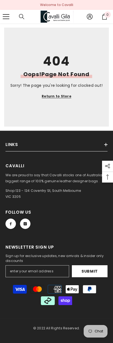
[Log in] (89, 16)
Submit (89, 271)
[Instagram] (25, 224)
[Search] (21, 16)
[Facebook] (10, 224)
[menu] (6, 16)
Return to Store (56, 96)
